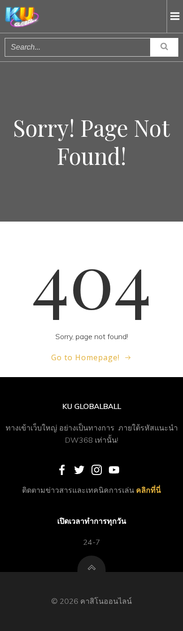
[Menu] (175, 16)
